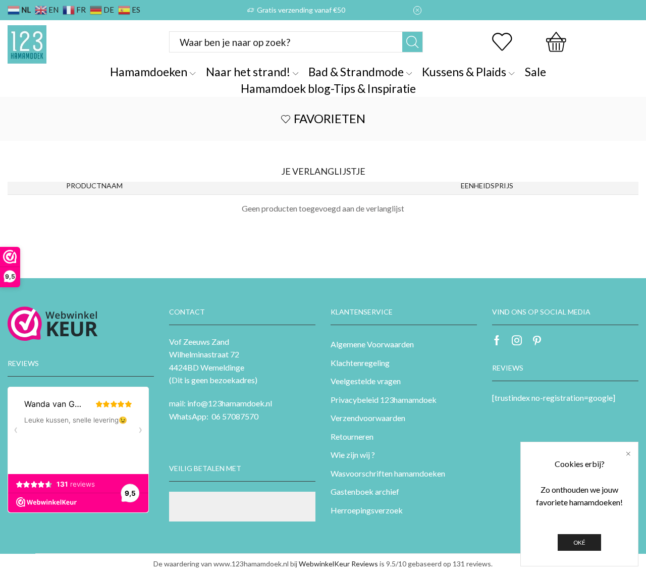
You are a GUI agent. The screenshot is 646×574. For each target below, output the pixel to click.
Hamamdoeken (148, 72)
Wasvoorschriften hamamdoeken (388, 473)
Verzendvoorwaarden (368, 418)
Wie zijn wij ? (353, 454)
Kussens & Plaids (464, 72)
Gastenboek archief (365, 491)
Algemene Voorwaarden (372, 344)
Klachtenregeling (360, 363)
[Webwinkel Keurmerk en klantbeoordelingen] (53, 323)
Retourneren (352, 436)
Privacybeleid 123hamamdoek (384, 399)
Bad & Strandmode (356, 72)
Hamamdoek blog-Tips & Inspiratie (328, 88)
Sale (535, 72)
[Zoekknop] (412, 42)
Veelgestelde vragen (366, 381)
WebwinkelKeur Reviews (338, 563)
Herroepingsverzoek (367, 510)
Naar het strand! (248, 72)
